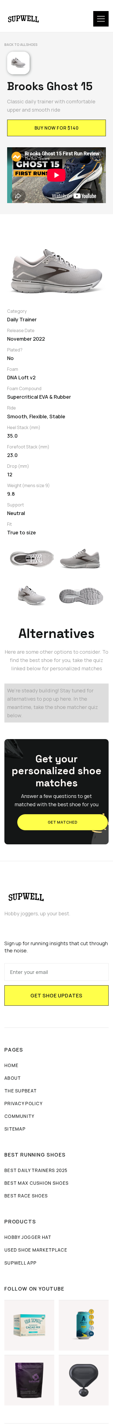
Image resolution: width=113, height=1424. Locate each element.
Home (11, 1065)
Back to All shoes (21, 44)
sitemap (15, 1129)
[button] (101, 19)
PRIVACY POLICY (23, 1103)
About (12, 1078)
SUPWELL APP (20, 1263)
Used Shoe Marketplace (35, 1250)
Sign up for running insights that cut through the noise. (56, 947)
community (19, 1116)
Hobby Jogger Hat (27, 1237)
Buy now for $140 (57, 128)
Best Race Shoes (26, 1196)
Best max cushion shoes (36, 1183)
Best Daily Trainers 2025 (36, 1170)
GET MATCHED (63, 822)
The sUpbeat (20, 1091)
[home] (23, 19)
